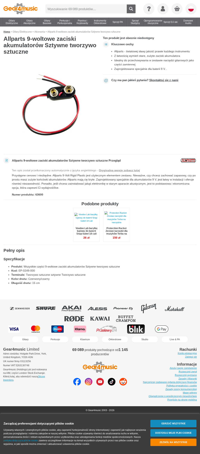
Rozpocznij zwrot (188, 371)
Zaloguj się (191, 356)
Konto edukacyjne (187, 353)
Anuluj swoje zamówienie (183, 368)
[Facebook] (77, 384)
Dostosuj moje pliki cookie (173, 433)
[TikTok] (111, 384)
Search (131, 8)
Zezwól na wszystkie (173, 442)
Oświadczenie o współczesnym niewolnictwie (173, 396)
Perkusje (55, 339)
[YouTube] (100, 384)
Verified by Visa (185, 329)
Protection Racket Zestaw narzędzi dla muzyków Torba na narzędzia (117, 232)
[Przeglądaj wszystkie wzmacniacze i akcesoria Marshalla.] (177, 308)
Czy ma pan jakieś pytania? (144, 80)
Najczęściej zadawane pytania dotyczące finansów (170, 382)
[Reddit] (123, 384)
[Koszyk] (177, 9)
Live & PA (175, 339)
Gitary (25, 339)
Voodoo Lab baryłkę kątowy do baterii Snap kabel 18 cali (86, 231)
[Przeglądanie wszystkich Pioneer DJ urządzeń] (126, 308)
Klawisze (85, 339)
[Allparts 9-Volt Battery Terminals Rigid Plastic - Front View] (50, 106)
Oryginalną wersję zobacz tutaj (119, 170)
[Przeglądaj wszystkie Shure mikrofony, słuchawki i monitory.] (48, 308)
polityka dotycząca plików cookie (21, 440)
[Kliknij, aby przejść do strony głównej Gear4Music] (21, 8)
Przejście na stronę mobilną (182, 399)
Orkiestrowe (115, 339)
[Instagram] (88, 384)
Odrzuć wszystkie (173, 423)
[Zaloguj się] (163, 9)
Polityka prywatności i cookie (181, 385)
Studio (144, 339)
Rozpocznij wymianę (186, 375)
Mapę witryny (190, 392)
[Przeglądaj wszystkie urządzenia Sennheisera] (23, 308)
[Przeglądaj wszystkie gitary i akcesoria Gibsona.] (151, 308)
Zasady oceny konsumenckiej (181, 389)
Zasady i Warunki (188, 378)
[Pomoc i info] (149, 9)
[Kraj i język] (191, 9)
